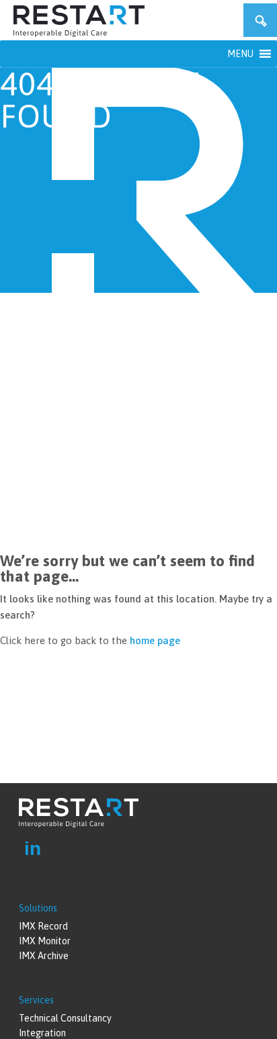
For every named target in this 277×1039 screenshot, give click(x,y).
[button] (240, 53)
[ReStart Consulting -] (79, 33)
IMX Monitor (45, 941)
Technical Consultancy (65, 1018)
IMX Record (43, 926)
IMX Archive (44, 955)
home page (155, 640)
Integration (42, 1033)
